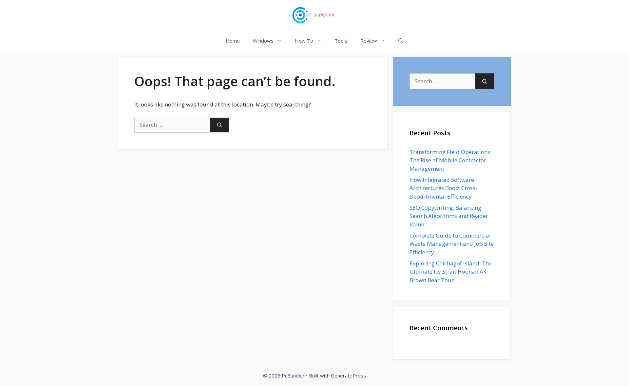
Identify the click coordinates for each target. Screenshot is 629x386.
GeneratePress (348, 375)
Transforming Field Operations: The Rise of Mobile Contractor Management (450, 160)
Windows (263, 40)
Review (368, 40)
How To (304, 40)
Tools (340, 40)
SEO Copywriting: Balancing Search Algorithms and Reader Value (449, 216)
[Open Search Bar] (401, 40)
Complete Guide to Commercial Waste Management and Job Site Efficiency (452, 244)
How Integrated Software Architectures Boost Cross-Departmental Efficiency (443, 188)
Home (233, 40)
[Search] (219, 125)
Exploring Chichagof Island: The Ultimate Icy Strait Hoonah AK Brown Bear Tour (451, 272)
